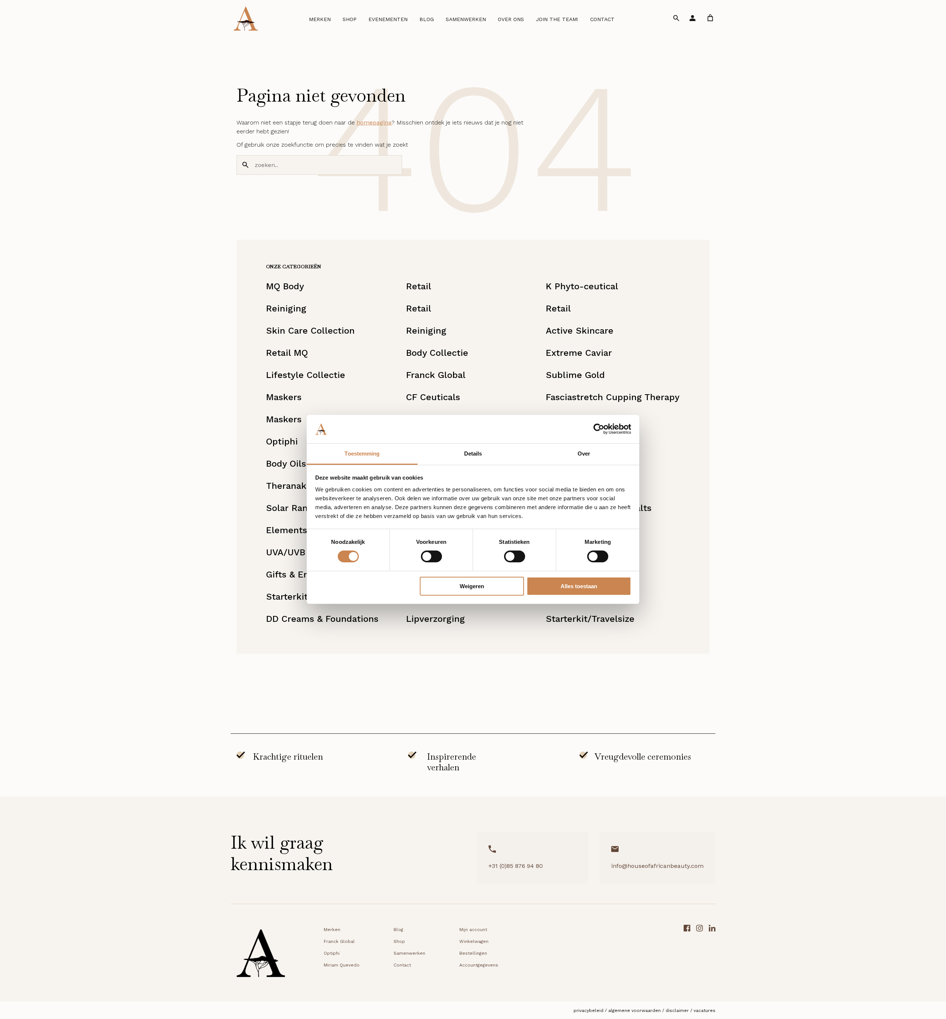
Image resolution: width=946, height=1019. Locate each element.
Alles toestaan (579, 586)
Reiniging (286, 308)
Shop (350, 19)
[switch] (431, 556)
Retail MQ (287, 353)
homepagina (374, 122)
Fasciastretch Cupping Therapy (613, 397)
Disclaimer (677, 1010)
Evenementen (388, 19)
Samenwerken (466, 19)
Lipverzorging (435, 619)
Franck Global (436, 375)
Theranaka (288, 486)
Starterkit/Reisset (304, 597)
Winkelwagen (474, 941)
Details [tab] (473, 453)
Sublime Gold (575, 375)
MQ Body (285, 286)
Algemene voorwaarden (634, 1010)
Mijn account (473, 929)
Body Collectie (437, 353)
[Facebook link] (687, 955)
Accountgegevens (478, 965)
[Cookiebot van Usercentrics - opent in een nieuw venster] (598, 428)
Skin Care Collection (310, 331)
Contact (602, 19)
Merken (320, 19)
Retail (418, 286)
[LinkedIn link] (712, 955)
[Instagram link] (699, 955)
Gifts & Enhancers (304, 574)
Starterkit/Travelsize (590, 619)
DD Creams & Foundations (322, 619)
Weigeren (472, 586)
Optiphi (282, 441)
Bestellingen (473, 953)
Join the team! (557, 19)
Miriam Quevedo (342, 965)
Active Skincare (579, 331)
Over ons (511, 19)
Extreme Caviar (579, 353)
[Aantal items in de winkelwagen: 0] (710, 18)
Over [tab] (584, 453)
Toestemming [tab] (362, 453)
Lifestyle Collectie (305, 375)
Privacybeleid (588, 1010)
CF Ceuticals (433, 397)
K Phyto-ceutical (582, 286)
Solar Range (292, 508)
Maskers (284, 397)
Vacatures (704, 1010)
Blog (426, 19)
